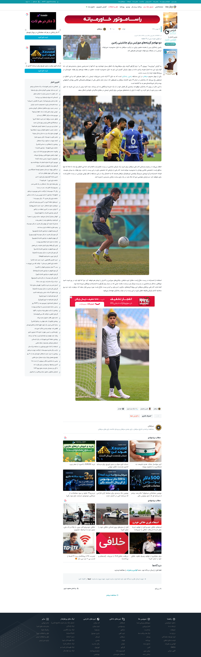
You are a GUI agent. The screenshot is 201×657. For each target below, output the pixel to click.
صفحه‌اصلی (159, 7)
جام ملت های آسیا (43, 626)
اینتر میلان (96, 626)
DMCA (173, 647)
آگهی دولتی (171, 651)
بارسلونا (97, 630)
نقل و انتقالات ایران (42, 637)
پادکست (141, 2)
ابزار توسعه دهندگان (168, 637)
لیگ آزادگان (70, 626)
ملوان (123, 644)
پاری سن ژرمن (44, 640)
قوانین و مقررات (132, 570)
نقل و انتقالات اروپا (42, 633)
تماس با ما (135, 2)
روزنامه (122, 7)
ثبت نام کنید (43, 37)
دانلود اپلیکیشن (170, 623)
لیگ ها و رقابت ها (144, 633)
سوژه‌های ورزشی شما (143, 623)
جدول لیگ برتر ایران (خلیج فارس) (62, 623)
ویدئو (148, 637)
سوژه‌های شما (121, 2)
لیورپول (97, 647)
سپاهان (145, 76)
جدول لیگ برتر (148, 7)
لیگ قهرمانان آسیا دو (67, 647)
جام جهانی (45, 623)
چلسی (97, 640)
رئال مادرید (96, 644)
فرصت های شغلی (169, 640)
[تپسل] (71, 297)
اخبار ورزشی (148, 2)
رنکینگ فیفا (45, 630)
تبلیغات (129, 2)
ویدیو (128, 7)
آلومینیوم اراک (120, 651)
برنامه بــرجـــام (137, 7)
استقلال (122, 623)
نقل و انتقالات (113, 7)
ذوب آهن (122, 633)
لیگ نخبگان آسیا (68, 644)
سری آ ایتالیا (70, 637)
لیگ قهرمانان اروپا (68, 640)
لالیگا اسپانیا (70, 633)
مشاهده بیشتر (111, 595)
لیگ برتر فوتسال (68, 651)
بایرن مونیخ (95, 633)
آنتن (148, 647)
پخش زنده (155, 2)
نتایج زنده (91, 7)
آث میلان (97, 623)
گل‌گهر (123, 647)
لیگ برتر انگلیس (68, 630)
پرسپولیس (121, 626)
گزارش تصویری (101, 7)
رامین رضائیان (127, 76)
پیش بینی (173, 2)
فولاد (123, 640)
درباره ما (172, 633)
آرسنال (97, 637)
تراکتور (123, 630)
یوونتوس (97, 654)
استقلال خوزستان (119, 654)
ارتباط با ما (171, 626)
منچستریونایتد (95, 651)
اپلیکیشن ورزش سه (165, 2)
